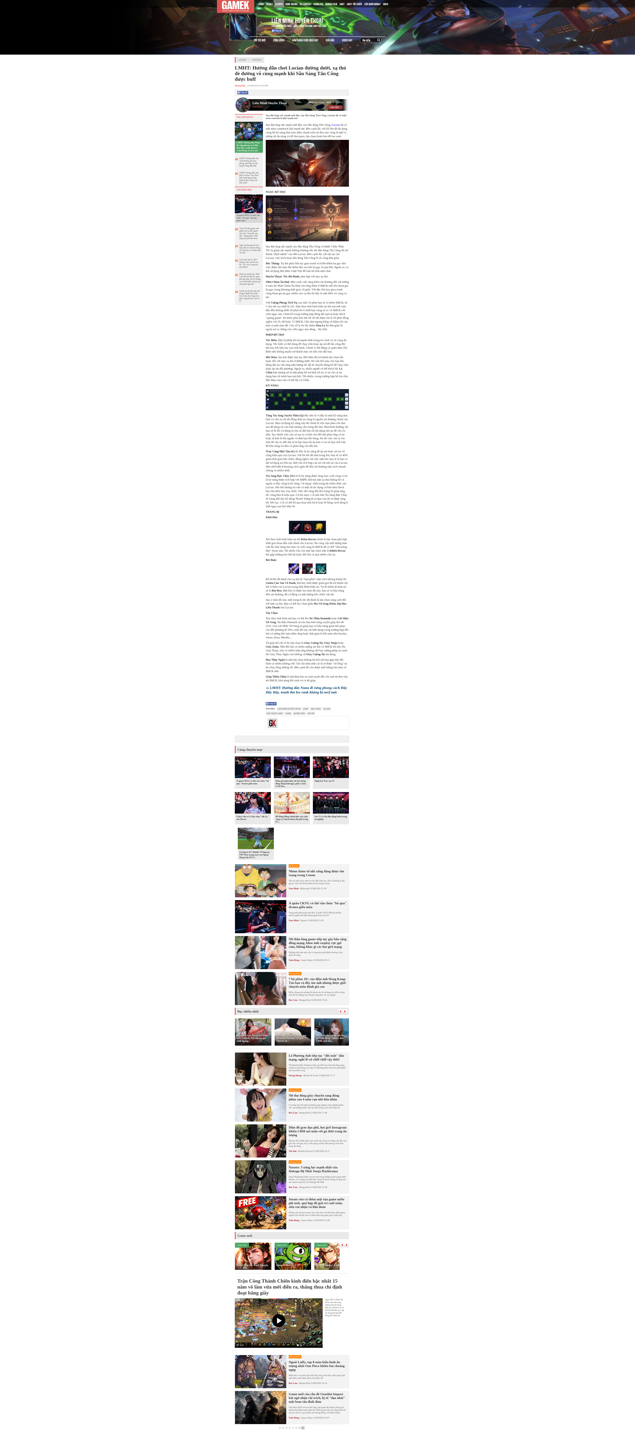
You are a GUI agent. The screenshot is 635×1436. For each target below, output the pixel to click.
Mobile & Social (310, 1075)
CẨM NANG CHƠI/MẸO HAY (305, 40)
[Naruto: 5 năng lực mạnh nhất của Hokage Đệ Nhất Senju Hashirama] (260, 1176)
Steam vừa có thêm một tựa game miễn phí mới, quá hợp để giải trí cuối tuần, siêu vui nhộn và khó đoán (316, 1203)
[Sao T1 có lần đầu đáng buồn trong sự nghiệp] (331, 803)
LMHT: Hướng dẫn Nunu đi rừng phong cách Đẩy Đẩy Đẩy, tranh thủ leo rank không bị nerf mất (248, 146)
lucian (326, 709)
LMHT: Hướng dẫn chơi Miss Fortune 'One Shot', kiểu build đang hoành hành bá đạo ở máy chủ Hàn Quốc (249, 178)
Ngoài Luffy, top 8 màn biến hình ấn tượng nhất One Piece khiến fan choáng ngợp (317, 1365)
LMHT (341, 4)
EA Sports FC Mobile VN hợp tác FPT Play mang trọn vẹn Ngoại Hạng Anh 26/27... (254, 855)
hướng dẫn (299, 713)
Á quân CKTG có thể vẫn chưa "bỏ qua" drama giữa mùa (248, 218)
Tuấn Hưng (294, 960)
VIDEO (385, 4)
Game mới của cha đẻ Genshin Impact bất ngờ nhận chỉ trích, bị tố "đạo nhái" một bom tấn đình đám (317, 1397)
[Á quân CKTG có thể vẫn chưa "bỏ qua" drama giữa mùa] (249, 203)
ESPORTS (279, 4)
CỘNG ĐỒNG (279, 40)
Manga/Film (304, 1000)
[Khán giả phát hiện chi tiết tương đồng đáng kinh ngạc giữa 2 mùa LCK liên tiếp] (292, 768)
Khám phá (304, 888)
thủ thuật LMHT (275, 713)
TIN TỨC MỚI (260, 40)
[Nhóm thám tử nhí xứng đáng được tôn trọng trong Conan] (260, 880)
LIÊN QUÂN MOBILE (372, 4)
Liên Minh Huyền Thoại (297, 20)
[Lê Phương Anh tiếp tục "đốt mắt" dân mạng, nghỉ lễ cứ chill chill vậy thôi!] (260, 1069)
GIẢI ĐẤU (330, 40)
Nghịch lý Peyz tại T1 (325, 781)
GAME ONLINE (291, 4)
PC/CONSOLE (305, 4)
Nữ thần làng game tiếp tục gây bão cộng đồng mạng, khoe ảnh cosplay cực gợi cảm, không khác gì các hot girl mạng (317, 942)
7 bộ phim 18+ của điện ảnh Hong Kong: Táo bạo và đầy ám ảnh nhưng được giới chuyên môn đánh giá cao (317, 982)
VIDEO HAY (347, 40)
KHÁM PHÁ (318, 4)
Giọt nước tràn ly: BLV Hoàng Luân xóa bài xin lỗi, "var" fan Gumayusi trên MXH (248, 263)
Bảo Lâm (293, 1000)
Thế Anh (292, 1151)
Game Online (307, 960)
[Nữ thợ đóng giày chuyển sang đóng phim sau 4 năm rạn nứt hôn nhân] (260, 1105)
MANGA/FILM (331, 4)
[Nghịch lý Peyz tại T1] (331, 768)
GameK (242, 60)
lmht (305, 709)
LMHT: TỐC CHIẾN (354, 4)
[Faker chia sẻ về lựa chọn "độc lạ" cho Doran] (253, 803)
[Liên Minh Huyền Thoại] (248, 19)
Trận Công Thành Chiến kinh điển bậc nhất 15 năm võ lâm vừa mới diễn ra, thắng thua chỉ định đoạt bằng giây (289, 1286)
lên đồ (310, 713)
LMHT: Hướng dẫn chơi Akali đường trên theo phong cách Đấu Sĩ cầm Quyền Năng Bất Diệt (248, 162)
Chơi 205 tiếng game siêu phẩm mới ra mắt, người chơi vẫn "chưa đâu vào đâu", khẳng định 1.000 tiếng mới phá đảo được (249, 233)
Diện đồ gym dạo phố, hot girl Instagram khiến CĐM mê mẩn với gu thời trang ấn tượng (318, 1131)
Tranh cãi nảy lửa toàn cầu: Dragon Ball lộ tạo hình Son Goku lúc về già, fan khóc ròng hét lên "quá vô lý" (249, 296)
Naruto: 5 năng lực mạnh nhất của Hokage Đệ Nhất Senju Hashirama (313, 1169)
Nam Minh (294, 888)
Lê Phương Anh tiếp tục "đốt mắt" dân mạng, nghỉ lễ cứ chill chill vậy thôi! (316, 1057)
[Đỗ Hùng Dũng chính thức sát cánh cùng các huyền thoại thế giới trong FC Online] (292, 803)
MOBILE (269, 4)
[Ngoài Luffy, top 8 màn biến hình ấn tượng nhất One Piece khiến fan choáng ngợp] (260, 1371)
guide (288, 713)
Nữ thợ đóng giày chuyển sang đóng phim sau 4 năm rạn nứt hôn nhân (314, 1097)
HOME (261, 4)
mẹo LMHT (316, 709)
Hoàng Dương (295, 1075)
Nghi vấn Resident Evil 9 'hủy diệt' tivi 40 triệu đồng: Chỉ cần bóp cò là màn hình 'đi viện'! (250, 249)
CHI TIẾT (334, 107)
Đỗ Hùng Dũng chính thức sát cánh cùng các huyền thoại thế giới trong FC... (291, 819)
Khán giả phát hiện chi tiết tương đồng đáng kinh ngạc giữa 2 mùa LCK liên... (290, 783)
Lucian (336, 124)
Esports (257, 60)
